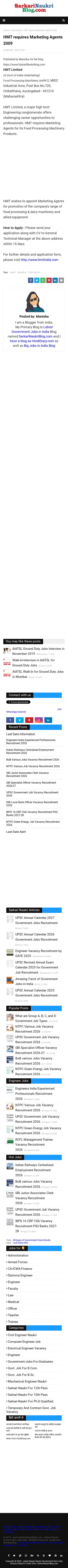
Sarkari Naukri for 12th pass (28, 1388)
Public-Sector (34, 272)
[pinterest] (29, 720)
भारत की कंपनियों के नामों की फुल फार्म (19, 1429)
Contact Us (30, 1529)
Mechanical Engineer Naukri (27, 1381)
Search (19, 1529)
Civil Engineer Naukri (22, 1335)
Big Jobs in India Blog (39, 346)
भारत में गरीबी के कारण (43, 1431)
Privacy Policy (41, 1526)
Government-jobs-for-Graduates (30, 1361)
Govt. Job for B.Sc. (21, 1375)
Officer (12, 1308)
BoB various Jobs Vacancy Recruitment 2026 (32, 759)
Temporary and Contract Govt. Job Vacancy (31, 1410)
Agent (12, 272)
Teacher (13, 1315)
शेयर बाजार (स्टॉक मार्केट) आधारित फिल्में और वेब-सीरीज (48, 1436)
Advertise (41, 1529)
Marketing (21, 272)
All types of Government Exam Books (32, 1240)
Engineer (14, 1282)
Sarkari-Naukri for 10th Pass (28, 1395)
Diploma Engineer (20, 1275)
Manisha (9, 50)
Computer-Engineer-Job (24, 1342)
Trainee (13, 1322)
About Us (15, 1526)
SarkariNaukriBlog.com (35, 336)
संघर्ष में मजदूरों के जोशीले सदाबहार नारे (48, 1425)
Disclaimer (27, 1526)
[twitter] (20, 720)
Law (11, 1295)
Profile (50, 1529)
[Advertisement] (34, 167)
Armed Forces (18, 1262)
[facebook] (10, 720)
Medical (13, 1302)
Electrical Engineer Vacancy (27, 1348)
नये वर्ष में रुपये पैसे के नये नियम (17, 1424)
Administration (18, 1255)
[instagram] (39, 720)
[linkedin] (48, 720)
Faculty (13, 1289)
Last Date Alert (20, 1242)
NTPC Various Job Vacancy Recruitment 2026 (33, 766)
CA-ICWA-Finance (20, 1269)
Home (6, 1526)
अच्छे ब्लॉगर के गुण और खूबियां (17, 1434)
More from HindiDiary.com (18, 1438)
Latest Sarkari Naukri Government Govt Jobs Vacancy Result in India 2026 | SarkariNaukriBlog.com (36, 1562)
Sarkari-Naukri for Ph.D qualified (30, 1401)
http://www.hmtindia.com (39, 260)
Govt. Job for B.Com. (23, 1368)
